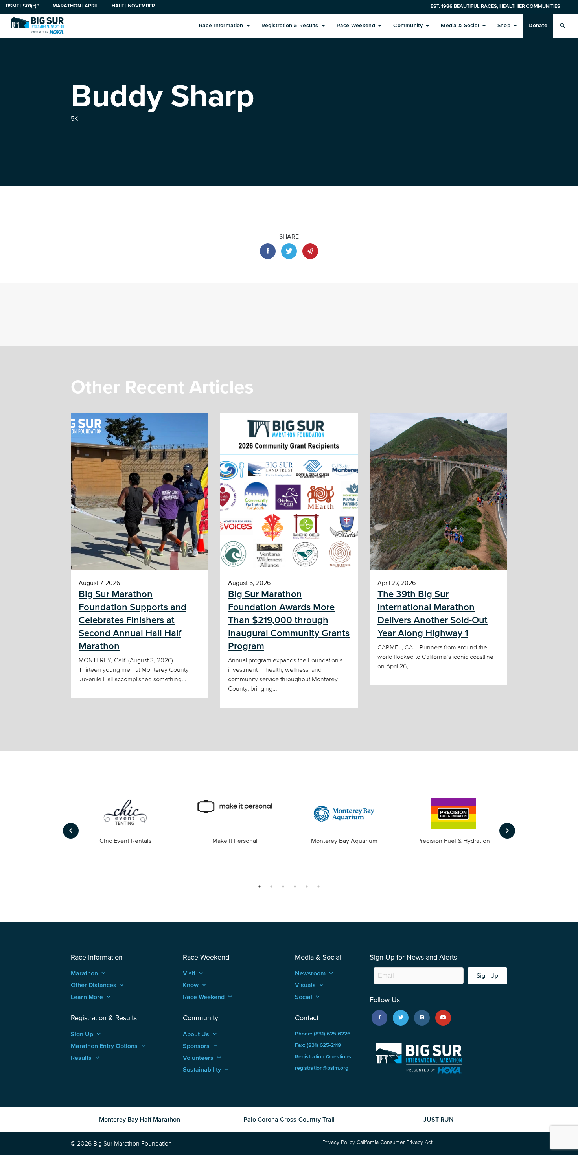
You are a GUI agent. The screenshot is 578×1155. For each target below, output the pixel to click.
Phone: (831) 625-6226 (322, 1034)
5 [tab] (307, 886)
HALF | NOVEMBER (133, 6)
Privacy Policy (338, 1142)
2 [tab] (271, 886)
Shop (504, 25)
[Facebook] (379, 1018)
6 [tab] (318, 886)
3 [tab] (283, 886)
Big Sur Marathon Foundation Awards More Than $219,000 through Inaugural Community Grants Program (289, 620)
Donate (537, 25)
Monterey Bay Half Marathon (139, 1119)
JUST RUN (438, 1119)
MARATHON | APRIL (75, 6)
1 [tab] (259, 886)
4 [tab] (295, 886)
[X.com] (401, 1018)
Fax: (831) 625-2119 (318, 1045)
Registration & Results (290, 25)
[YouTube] (443, 1018)
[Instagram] (422, 1018)
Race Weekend (357, 25)
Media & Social (460, 25)
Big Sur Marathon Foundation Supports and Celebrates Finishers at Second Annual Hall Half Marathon (132, 620)
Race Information (222, 25)
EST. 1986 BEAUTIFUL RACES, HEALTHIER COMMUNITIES (495, 6)
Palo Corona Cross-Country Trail (289, 1119)
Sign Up (487, 975)
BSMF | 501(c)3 (22, 6)
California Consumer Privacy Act (395, 1142)
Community (408, 25)
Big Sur (37, 25)
